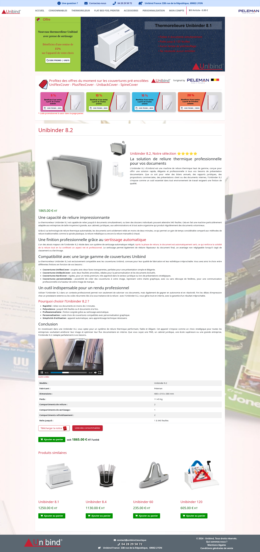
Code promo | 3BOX (100, 108)
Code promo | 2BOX (54, 108)
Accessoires (131, 10)
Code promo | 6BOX (146, 108)
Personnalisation (154, 10)
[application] (70, 357)
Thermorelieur (81, 10)
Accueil (39, 10)
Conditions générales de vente (216, 548)
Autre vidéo (43, 376)
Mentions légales (216, 544)
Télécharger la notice (52, 428)
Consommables (58, 10)
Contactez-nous (97, 3)
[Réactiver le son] (95, 372)
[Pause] (41, 372)
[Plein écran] (99, 372)
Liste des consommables (87, 427)
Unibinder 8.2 (140, 153)
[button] (123, 142)
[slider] (69, 372)
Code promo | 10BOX (191, 108)
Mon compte (176, 10)
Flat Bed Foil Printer (107, 10)
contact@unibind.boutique (131, 540)
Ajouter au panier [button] (53, 515)
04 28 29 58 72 (125, 3)
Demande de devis (58, 55)
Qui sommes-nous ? (216, 541)
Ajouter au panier (53, 439)
